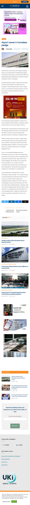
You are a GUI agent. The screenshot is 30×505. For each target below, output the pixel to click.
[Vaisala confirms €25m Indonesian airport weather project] (15, 228)
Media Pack (4, 464)
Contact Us (4, 462)
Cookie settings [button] (6, 501)
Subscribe (24, 1)
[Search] (27, 6)
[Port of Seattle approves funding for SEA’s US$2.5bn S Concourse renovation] (6, 388)
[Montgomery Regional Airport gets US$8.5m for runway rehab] (15, 254)
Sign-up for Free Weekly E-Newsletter (11, 456)
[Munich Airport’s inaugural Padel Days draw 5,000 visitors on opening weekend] (15, 280)
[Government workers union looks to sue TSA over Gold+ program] (6, 397)
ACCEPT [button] (14, 501)
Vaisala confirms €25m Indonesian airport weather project (18, 378)
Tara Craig (9, 49)
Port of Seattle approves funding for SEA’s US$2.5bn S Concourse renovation (19, 387)
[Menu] (3, 6)
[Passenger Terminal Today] (15, 6)
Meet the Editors (6, 459)
